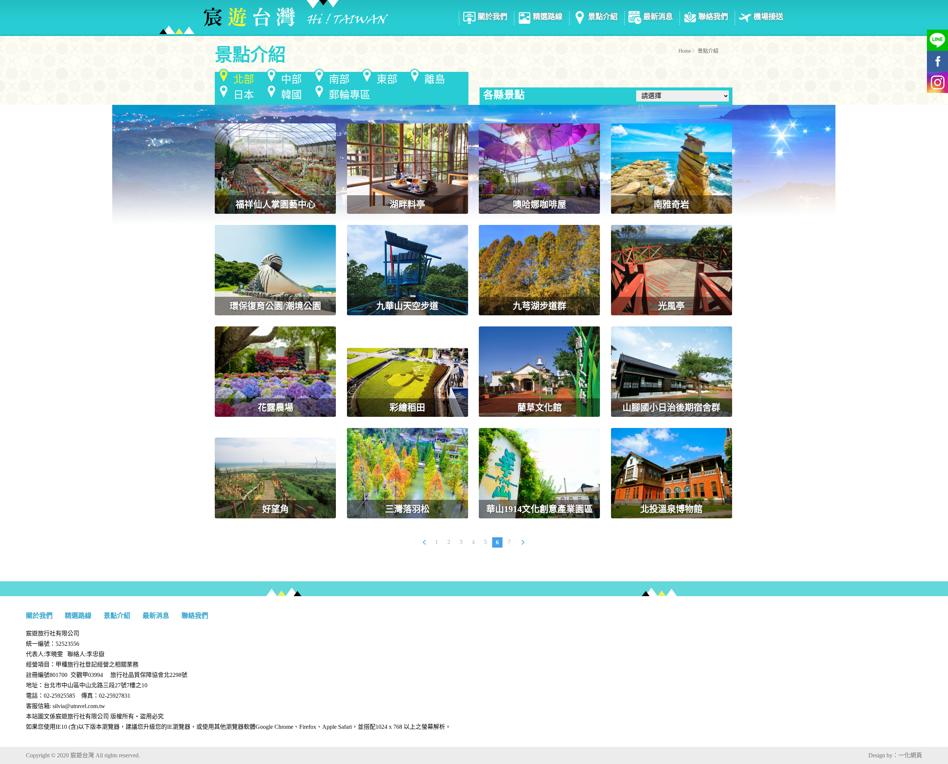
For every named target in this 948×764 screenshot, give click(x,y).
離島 (434, 79)
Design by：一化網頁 (895, 755)
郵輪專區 (349, 95)
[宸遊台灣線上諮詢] (932, 40)
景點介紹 (603, 17)
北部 (243, 79)
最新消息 (658, 17)
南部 (339, 79)
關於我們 (492, 17)
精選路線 (548, 17)
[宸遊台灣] (273, 17)
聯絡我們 (713, 17)
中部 (291, 79)
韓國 (291, 95)
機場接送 (768, 17)
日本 (243, 95)
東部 (387, 79)
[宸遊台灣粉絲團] (932, 61)
